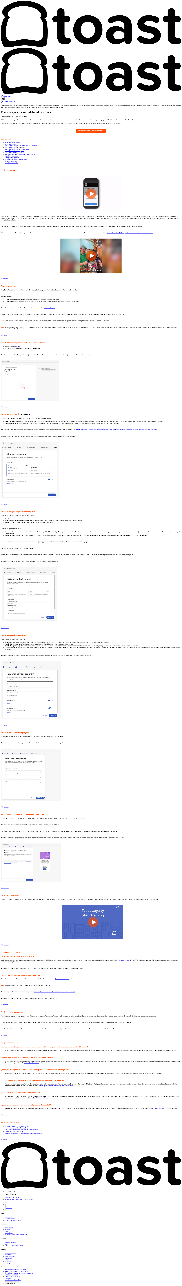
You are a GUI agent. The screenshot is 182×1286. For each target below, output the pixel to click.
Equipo (7, 1231)
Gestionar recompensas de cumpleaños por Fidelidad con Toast (23, 1133)
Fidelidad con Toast (42, 1098)
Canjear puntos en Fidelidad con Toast (16, 1131)
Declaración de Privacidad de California (16, 1271)
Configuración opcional (12, 157)
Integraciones (9, 1233)
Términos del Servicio (11, 1275)
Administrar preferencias (12, 1281)
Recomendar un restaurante (13, 1220)
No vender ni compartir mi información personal (19, 1273)
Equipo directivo (10, 1256)
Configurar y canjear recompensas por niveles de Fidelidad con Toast (136, 429)
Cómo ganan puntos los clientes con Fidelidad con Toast (21, 1129)
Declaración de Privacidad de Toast (15, 1269)
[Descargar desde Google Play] (25, 1266)
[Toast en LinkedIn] (8, 1208)
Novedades (8, 1254)
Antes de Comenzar (161, 1108)
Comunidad (8, 1258)
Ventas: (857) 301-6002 (12, 1198)
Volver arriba (5, 278)
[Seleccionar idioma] (3, 98)
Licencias (7, 1263)
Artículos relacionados (11, 163)
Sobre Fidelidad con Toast (12, 142)
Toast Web (17, 346)
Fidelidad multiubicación (31, 1063)
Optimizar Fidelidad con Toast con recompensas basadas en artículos (93, 429)
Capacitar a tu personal (11, 156)
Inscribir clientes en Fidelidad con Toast (16, 1128)
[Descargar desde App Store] (9, 1266)
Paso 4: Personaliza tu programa (14, 151)
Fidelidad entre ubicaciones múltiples (16, 159)
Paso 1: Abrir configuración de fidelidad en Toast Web (21, 146)
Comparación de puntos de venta (14, 1245)
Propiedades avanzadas (62, 979)
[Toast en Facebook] (8, 1206)
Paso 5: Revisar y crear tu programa (15, 152)
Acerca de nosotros (10, 1253)
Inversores (8, 1261)
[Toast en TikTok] (7, 1202)
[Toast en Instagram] (8, 1204)
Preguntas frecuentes (11, 161)
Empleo (7, 1260)
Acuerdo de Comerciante (12, 1276)
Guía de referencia (49, 308)
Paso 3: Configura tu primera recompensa (17, 149)
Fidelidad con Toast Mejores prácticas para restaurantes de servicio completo (130, 233)
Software (7, 1229)
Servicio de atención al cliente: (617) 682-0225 (19, 1199)
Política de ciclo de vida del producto (16, 1234)
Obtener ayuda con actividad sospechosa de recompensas (55, 1085)
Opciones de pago (124, 960)
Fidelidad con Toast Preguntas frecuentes (17, 1126)
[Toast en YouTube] (8, 1209)
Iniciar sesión (8, 1217)
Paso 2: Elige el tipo (10, 147)
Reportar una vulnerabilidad (13, 1280)
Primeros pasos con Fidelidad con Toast (91, 130)
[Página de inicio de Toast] (91, 1188)
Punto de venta (9, 1228)
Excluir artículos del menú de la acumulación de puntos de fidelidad (54, 992)
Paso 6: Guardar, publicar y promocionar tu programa (20, 154)
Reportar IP (8, 1278)
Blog (6, 1244)
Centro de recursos (10, 1242)
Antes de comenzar (10, 144)
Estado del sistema (10, 1218)
